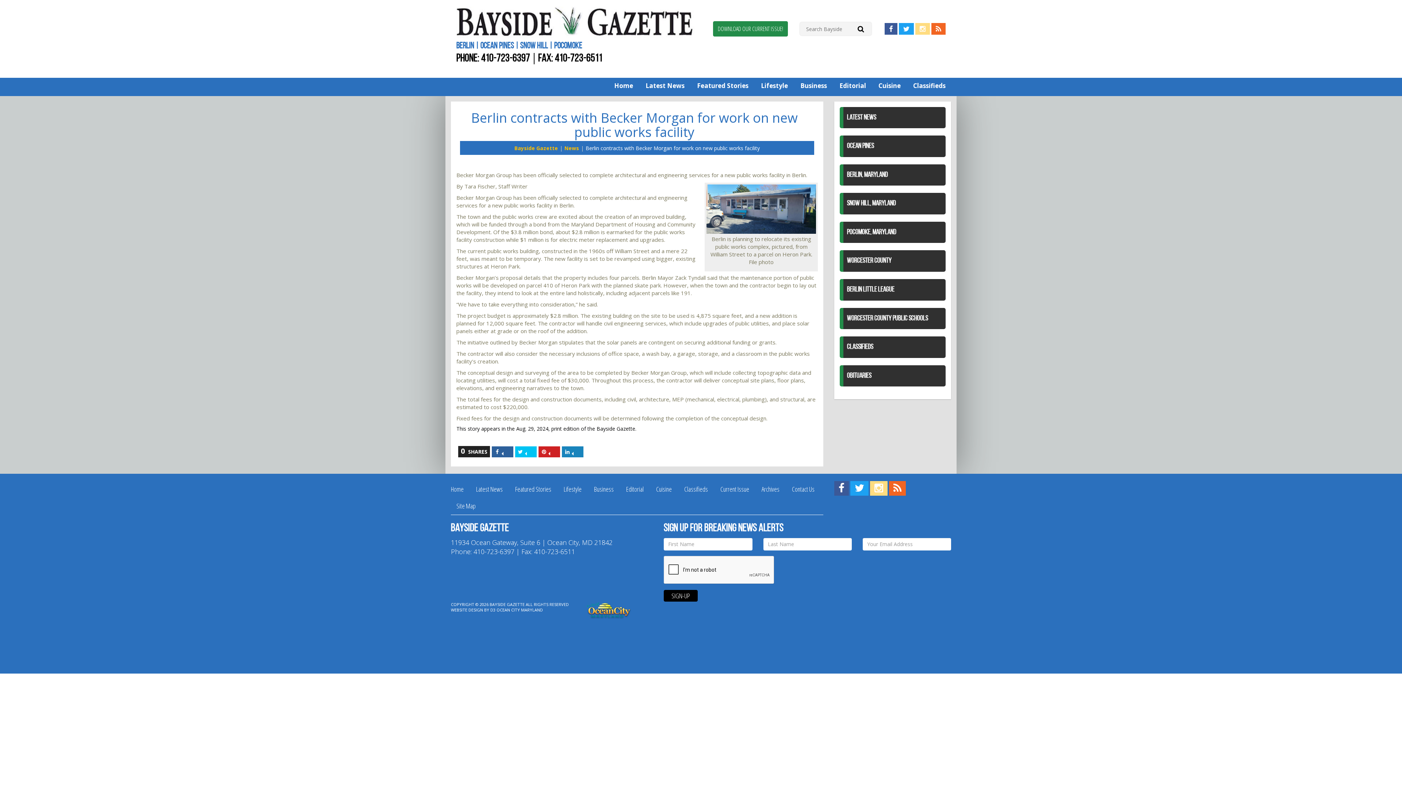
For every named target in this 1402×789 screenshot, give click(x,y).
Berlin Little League (871, 289)
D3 (492, 610)
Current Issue (734, 489)
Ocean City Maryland (520, 610)
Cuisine (889, 85)
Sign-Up (680, 595)
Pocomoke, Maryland (871, 232)
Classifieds (929, 85)
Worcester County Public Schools (887, 318)
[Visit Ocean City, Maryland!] (609, 609)
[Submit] (860, 29)
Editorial (852, 85)
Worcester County (869, 260)
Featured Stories (722, 85)
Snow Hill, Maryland (871, 203)
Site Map (466, 506)
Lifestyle (774, 85)
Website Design (467, 610)
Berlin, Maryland (867, 175)
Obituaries (859, 376)
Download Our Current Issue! (750, 29)
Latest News (665, 85)
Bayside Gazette (536, 148)
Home (623, 85)
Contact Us (803, 489)
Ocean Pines (860, 146)
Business (813, 85)
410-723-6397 (505, 58)
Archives (770, 489)
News (571, 148)
